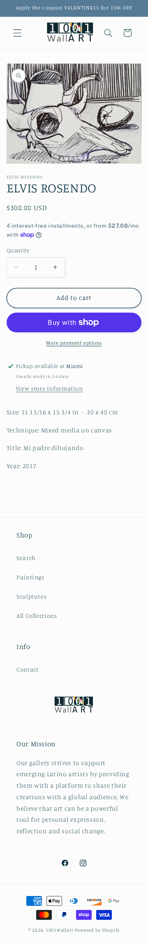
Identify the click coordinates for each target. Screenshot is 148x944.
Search (26, 557)
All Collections (36, 615)
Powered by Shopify (97, 930)
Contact (27, 669)
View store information (49, 388)
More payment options (74, 343)
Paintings (30, 577)
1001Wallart (60, 930)
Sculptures (31, 596)
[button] (17, 32)
